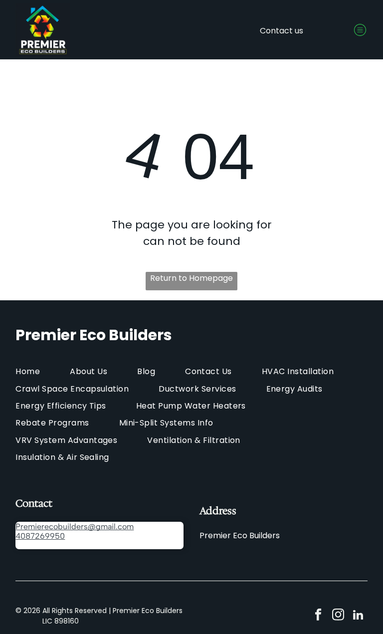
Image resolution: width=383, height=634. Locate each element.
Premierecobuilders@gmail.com (74, 526)
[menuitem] (42, 371)
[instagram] (338, 616)
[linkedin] (358, 616)
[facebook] (318, 616)
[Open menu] (360, 29)
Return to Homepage (191, 278)
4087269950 (40, 536)
